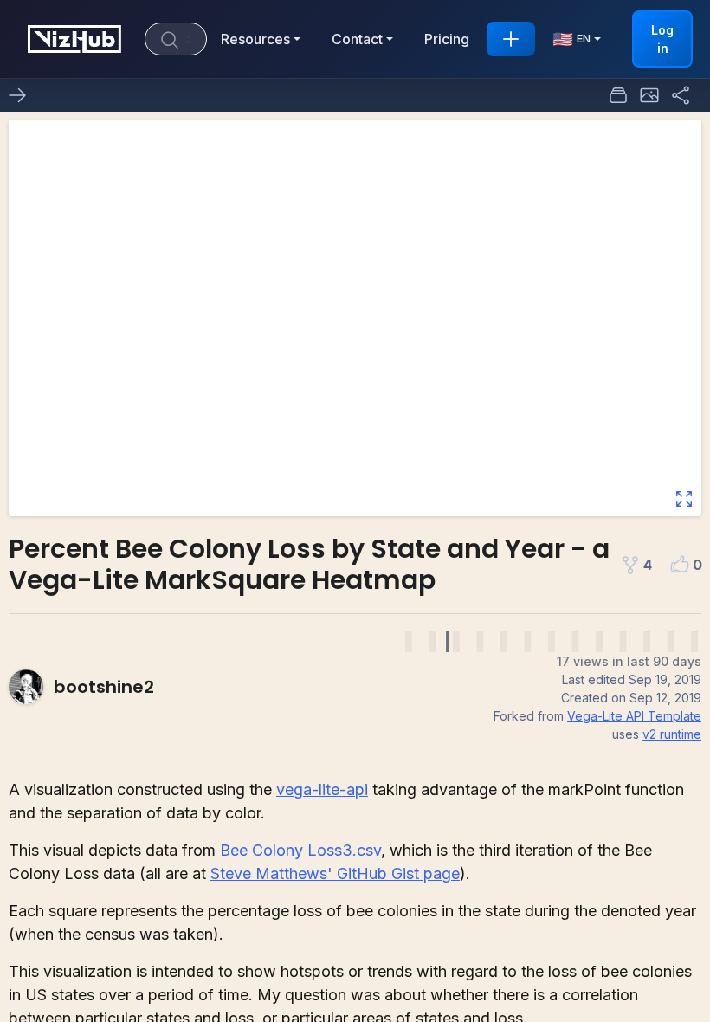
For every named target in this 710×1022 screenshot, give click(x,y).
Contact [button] (357, 39)
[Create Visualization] (511, 39)
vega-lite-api (322, 789)
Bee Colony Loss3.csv (300, 850)
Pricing (446, 39)
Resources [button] (255, 39)
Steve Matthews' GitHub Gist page (335, 873)
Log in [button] (662, 39)
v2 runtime (671, 734)
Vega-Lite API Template (634, 715)
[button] (649, 95)
